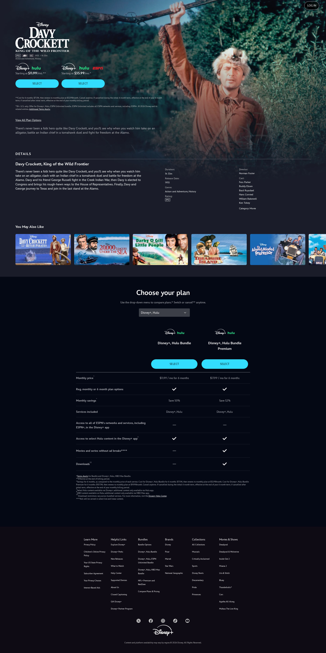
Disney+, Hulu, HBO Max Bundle (149, 572)
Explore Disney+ (118, 544)
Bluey (221, 580)
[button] (122, 539)
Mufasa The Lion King (228, 609)
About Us (115, 587)
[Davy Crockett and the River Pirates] (43, 249)
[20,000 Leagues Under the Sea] (101, 249)
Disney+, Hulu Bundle (147, 552)
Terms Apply (82, 476)
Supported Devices (119, 580)
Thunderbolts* (225, 587)
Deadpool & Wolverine (229, 552)
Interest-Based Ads (92, 588)
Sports (194, 566)
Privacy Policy (89, 544)
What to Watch (117, 566)
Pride (194, 587)
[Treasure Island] (219, 249)
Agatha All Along (226, 601)
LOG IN (311, 5)
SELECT (37, 83)
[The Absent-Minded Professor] (277, 249)
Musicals (196, 552)
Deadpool (223, 544)
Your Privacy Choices (92, 580)
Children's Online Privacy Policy (94, 554)
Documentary (197, 580)
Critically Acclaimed (201, 559)
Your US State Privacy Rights (93, 564)
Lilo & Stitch (224, 573)
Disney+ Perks (117, 552)
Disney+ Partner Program (122, 609)
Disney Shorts (198, 573)
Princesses (196, 594)
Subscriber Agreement (93, 573)
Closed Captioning (119, 594)
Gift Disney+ (116, 601)
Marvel (168, 559)
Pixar (167, 552)
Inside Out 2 (224, 559)
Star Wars (169, 566)
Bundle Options (144, 544)
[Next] (319, 249)
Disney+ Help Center (158, 496)
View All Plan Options (28, 120)
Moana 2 (223, 566)
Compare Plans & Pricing (149, 591)
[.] (139, 621)
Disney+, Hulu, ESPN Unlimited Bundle (147, 561)
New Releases (117, 559)
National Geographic (174, 573)
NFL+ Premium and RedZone (146, 582)
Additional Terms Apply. (39, 109)
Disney (168, 544)
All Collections (198, 544)
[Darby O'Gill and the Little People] (160, 249)
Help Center (116, 573)
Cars (221, 594)
